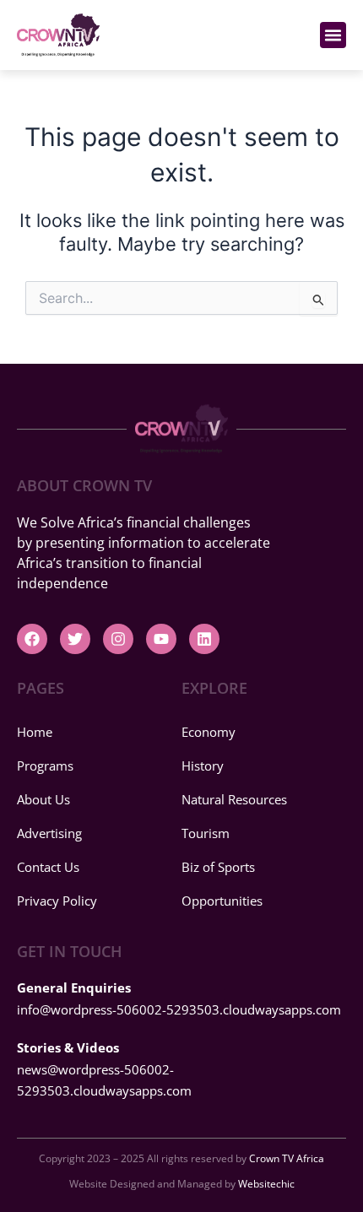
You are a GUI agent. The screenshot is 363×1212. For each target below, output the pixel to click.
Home (34, 731)
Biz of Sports (218, 866)
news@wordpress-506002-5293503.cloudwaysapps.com (104, 1069)
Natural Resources (234, 799)
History (203, 765)
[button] (333, 35)
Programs (45, 765)
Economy (209, 731)
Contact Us (48, 866)
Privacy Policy (57, 900)
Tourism (206, 833)
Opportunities (222, 900)
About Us (43, 799)
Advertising (49, 833)
